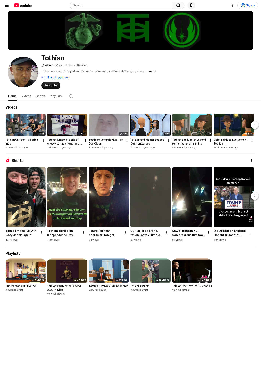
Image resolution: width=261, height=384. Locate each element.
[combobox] (122, 5)
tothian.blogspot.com (57, 77)
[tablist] (130, 96)
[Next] (255, 125)
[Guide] (7, 5)
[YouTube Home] (22, 5)
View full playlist (14, 290)
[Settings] (232, 5)
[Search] (178, 5)
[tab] (12, 96)
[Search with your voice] (191, 5)
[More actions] (44, 140)
